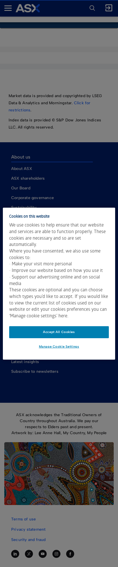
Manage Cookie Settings (59, 346)
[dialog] (59, 283)
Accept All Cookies (59, 332)
